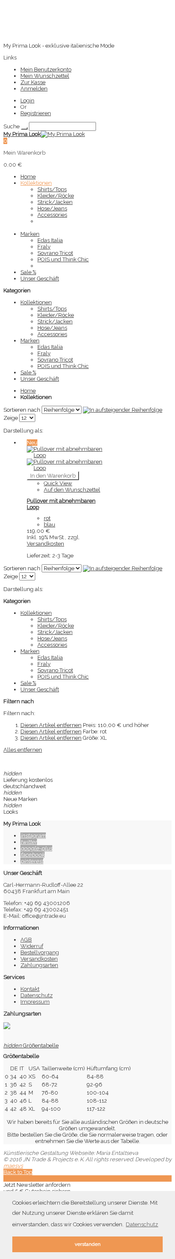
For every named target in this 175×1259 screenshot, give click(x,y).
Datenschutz (36, 995)
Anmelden (34, 88)
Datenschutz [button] (142, 1224)
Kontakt (30, 989)
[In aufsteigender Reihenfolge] (122, 410)
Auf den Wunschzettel (72, 490)
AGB (26, 939)
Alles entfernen (22, 750)
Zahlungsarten (39, 965)
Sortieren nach (21, 410)
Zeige (10, 418)
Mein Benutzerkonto (45, 69)
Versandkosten (45, 543)
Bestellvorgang (39, 952)
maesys (13, 1166)
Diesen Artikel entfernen (51, 725)
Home (28, 391)
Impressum (35, 1002)
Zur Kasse (32, 82)
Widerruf (31, 946)
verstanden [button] (88, 1244)
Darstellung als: (23, 430)
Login (27, 100)
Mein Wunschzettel (44, 76)
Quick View (58, 483)
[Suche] (24, 128)
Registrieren (35, 113)
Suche (11, 126)
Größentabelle (31, 1045)
